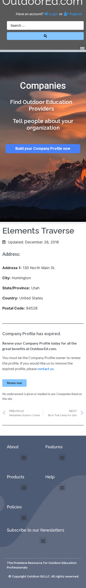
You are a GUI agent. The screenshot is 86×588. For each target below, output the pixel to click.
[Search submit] (45, 36)
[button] (82, 48)
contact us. (45, 368)
